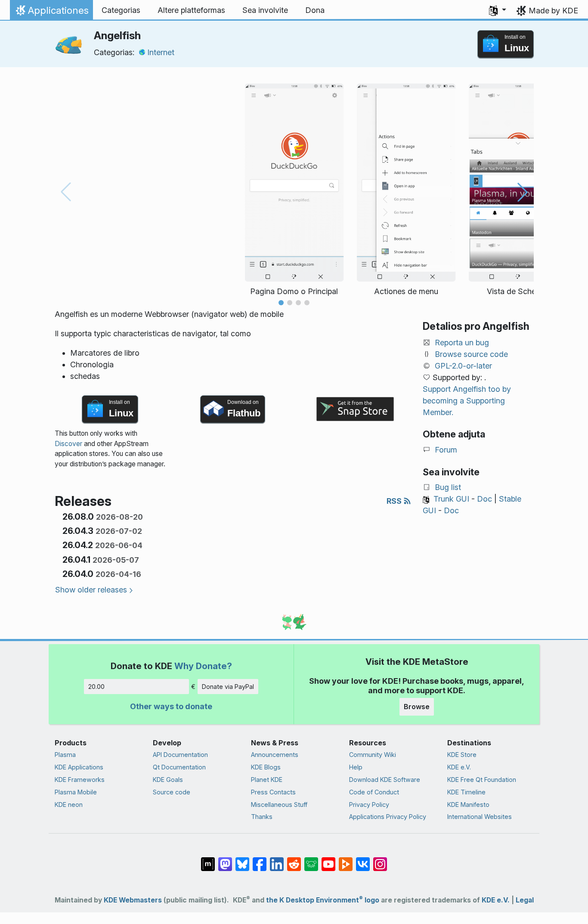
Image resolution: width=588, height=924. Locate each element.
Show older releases (91, 589)
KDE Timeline (466, 792)
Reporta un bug (462, 342)
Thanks (261, 816)
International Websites (479, 816)
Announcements (274, 754)
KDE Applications (79, 767)
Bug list (448, 487)
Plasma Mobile (76, 792)
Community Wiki (372, 754)
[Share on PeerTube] (346, 860)
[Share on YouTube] (328, 860)
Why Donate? (203, 665)
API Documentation (180, 754)
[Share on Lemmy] (311, 860)
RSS (395, 500)
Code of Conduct (374, 792)
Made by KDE (553, 10)
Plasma (65, 754)
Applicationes (51, 12)
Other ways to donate (171, 706)
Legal (525, 900)
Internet (160, 52)
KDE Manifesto (468, 804)
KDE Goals (168, 779)
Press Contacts (273, 792)
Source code (171, 792)
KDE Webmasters (133, 900)
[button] (497, 10)
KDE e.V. (459, 767)
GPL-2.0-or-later (463, 365)
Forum (446, 449)
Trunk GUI (451, 498)
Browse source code (471, 354)
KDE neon (69, 804)
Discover (68, 444)
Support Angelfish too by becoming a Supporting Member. (467, 400)
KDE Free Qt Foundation (481, 779)
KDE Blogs (266, 767)
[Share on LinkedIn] (277, 860)
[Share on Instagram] (380, 860)
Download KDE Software (384, 779)
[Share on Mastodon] (225, 860)
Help (355, 767)
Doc (484, 498)
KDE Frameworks (80, 779)
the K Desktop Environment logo (322, 900)
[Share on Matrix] (208, 860)
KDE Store (462, 754)
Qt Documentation (179, 767)
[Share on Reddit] (294, 860)
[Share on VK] (363, 860)
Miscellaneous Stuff (279, 804)
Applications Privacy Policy (387, 816)
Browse (417, 706)
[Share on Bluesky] (242, 860)
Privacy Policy (369, 804)
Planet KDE (266, 779)
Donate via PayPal (228, 686)
